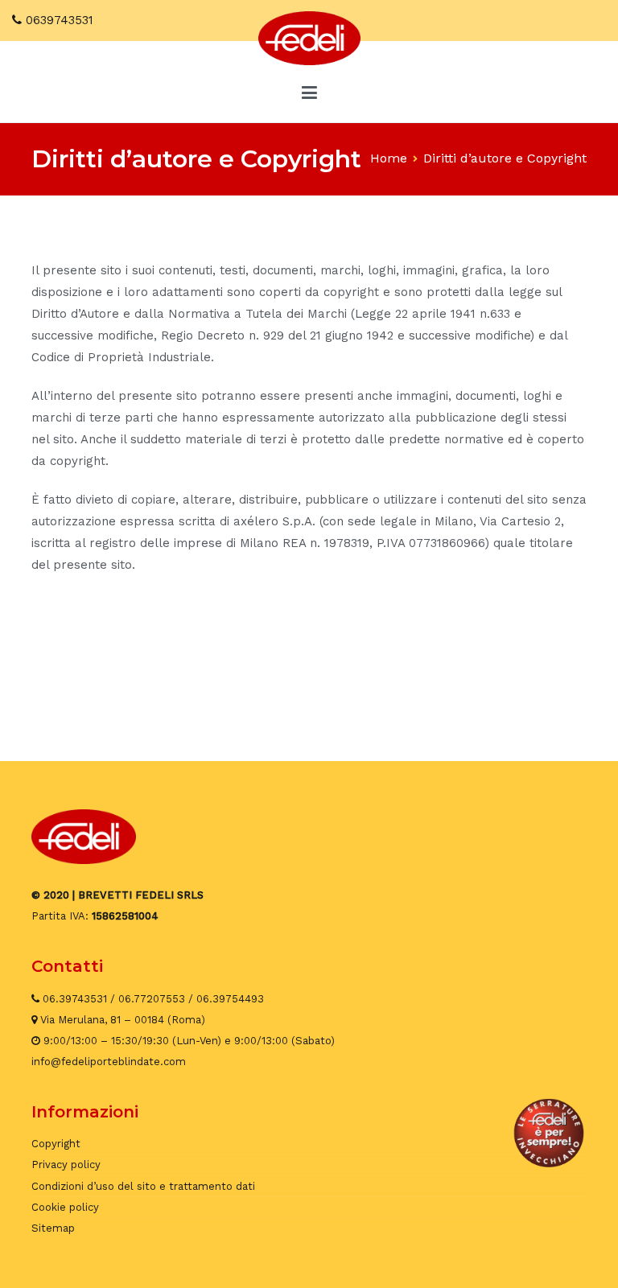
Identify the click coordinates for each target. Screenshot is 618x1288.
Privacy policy (66, 1164)
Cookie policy (65, 1207)
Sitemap (53, 1228)
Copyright (55, 1144)
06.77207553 (151, 999)
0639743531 (59, 20)
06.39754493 (230, 999)
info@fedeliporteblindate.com (108, 1062)
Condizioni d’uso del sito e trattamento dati (143, 1186)
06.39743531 (75, 999)
